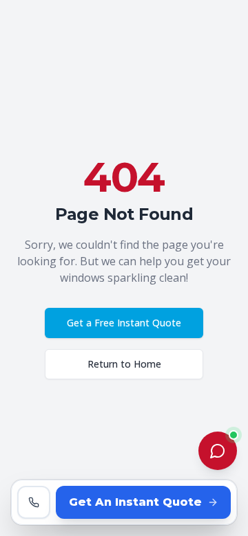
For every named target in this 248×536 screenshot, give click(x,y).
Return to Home (124, 363)
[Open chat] (217, 451)
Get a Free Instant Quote (124, 322)
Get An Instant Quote (135, 502)
